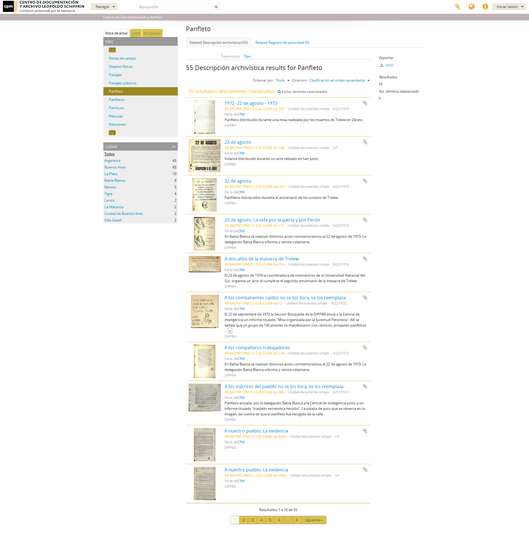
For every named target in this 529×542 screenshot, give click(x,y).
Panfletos (117, 99)
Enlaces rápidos (485, 7)
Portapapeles (458, 7)
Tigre (108, 193)
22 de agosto (238, 142)
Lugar (111, 146)
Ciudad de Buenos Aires (123, 213)
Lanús (109, 200)
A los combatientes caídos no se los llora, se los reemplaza (285, 298)
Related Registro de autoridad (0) (282, 42)
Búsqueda (152, 33)
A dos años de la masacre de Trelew (262, 259)
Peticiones (117, 124)
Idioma (471, 7)
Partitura (116, 107)
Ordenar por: (263, 80)
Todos (109, 153)
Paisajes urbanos (122, 83)
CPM (241, 114)
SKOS (389, 65)
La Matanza (113, 206)
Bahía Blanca (114, 180)
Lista (136, 33)
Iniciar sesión (507, 6)
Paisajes (115, 74)
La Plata (110, 173)
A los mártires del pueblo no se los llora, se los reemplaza (284, 386)
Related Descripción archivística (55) (219, 42)
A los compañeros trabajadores (257, 348)
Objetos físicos (121, 66)
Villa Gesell (113, 220)
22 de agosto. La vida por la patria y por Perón (272, 220)
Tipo (247, 56)
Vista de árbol (116, 33)
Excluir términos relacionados (304, 91)
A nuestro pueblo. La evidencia (256, 431)
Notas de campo (122, 58)
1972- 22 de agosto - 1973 (251, 103)
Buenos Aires (115, 167)
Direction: (300, 80)
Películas (116, 116)
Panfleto (116, 91)
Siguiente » (314, 519)
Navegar (102, 6)
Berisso (110, 187)
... (112, 49)
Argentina (112, 160)
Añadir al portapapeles (365, 103)
